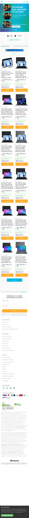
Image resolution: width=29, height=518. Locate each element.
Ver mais (14, 280)
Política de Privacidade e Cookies (19, 314)
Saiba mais (23, 291)
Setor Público (5, 341)
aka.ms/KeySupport (20, 426)
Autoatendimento (6, 357)
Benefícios (16, 39)
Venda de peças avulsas (8, 376)
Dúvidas (4, 366)
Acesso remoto (6, 364)
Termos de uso (5, 324)
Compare (5, 70)
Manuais (4, 371)
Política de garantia (6, 326)
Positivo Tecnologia (6, 336)
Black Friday (5, 345)
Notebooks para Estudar (8, 350)
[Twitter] (10, 388)
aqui (14, 512)
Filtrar (13, 53)
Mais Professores (6, 348)
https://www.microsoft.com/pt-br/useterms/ (16, 433)
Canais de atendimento (7, 362)
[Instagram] (7, 388)
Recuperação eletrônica (8, 373)
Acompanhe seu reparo (7, 359)
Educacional (5, 343)
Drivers (4, 369)
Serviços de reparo (6, 378)
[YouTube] (14, 388)
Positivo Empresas (6, 338)
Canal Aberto (5, 380)
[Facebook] (3, 388)
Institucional (5, 322)
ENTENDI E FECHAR (7, 515)
